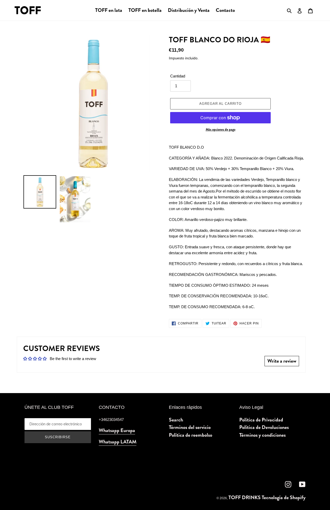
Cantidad (177, 76)
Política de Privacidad (261, 420)
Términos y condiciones (262, 435)
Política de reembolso (190, 435)
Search (176, 420)
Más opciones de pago (220, 130)
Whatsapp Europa (117, 430)
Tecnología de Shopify (284, 497)
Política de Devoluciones (264, 427)
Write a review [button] (281, 361)
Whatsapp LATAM (117, 441)
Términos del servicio (190, 427)
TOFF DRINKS (244, 497)
